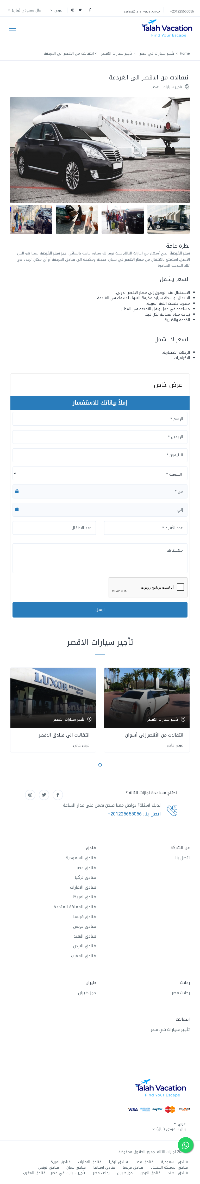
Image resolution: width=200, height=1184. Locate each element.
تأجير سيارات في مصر (170, 1029)
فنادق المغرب (83, 956)
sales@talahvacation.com (143, 11)
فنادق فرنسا (84, 917)
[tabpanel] (147, 709)
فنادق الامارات (83, 887)
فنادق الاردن (84, 946)
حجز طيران (87, 993)
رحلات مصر (181, 993)
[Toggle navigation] (12, 28)
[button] (55, 10)
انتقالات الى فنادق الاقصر (64, 735)
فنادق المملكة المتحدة (75, 907)
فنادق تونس (84, 926)
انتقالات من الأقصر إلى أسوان (154, 735)
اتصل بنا (182, 858)
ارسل (100, 610)
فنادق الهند (84, 936)
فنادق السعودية (81, 858)
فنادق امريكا (84, 897)
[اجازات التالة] (168, 28)
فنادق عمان (76, 1167)
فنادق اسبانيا (104, 1167)
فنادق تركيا (85, 877)
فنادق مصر (86, 868)
